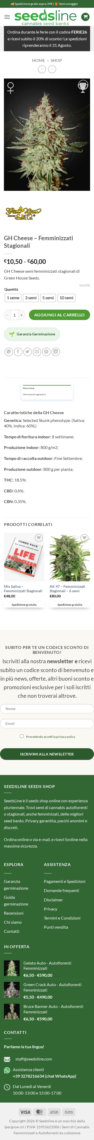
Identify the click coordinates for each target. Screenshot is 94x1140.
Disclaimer (53, 899)
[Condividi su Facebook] (18, 352)
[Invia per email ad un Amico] (37, 352)
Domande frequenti (61, 890)
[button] (7, 16)
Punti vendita (56, 926)
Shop (56, 60)
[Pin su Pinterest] (46, 352)
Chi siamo (13, 922)
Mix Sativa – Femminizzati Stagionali (23, 588)
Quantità (11, 289)
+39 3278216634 (28, 1075)
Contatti (11, 931)
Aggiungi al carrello (59, 314)
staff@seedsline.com (33, 1058)
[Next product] (42, 69)
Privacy (50, 908)
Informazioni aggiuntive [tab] (34, 394)
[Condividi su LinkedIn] (55, 352)
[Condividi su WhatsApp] (8, 352)
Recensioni (14, 912)
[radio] (13, 298)
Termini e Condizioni (62, 917)
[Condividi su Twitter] (27, 352)
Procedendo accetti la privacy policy (50, 737)
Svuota (84, 285)
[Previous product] (52, 69)
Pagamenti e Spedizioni (64, 881)
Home (38, 60)
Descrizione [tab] (28, 388)
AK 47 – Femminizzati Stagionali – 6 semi (67, 588)
